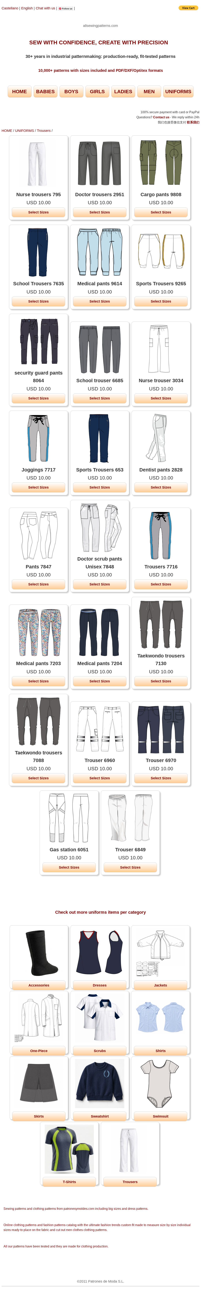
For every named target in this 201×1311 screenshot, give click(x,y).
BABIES (45, 91)
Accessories (38, 985)
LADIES (123, 91)
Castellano (10, 8)
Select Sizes (38, 212)
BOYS (71, 91)
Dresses (100, 985)
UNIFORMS (178, 91)
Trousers (44, 131)
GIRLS (97, 91)
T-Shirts (69, 1182)
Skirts (39, 1116)
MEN (149, 91)
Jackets (160, 985)
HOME (19, 91)
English (27, 8)
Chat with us (46, 8)
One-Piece (39, 1051)
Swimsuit (160, 1116)
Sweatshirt (100, 1116)
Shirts (161, 1051)
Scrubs (100, 1051)
